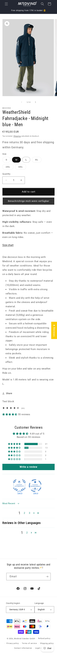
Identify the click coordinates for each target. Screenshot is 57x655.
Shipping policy (47, 643)
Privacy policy (12, 643)
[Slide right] (35, 102)
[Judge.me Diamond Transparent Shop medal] (35, 485)
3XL (22, 167)
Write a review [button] (28, 466)
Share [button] (9, 393)
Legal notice (40, 648)
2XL (9, 167)
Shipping (17, 136)
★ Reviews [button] (54, 330)
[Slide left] (21, 102)
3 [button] (29, 513)
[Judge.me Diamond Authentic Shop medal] (19, 485)
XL (38, 160)
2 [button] (24, 513)
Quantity (6, 174)
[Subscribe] (47, 576)
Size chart (7, 245)
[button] (6, 3)
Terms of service (29, 643)
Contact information (23, 648)
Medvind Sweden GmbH (24, 639)
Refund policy (44, 638)
